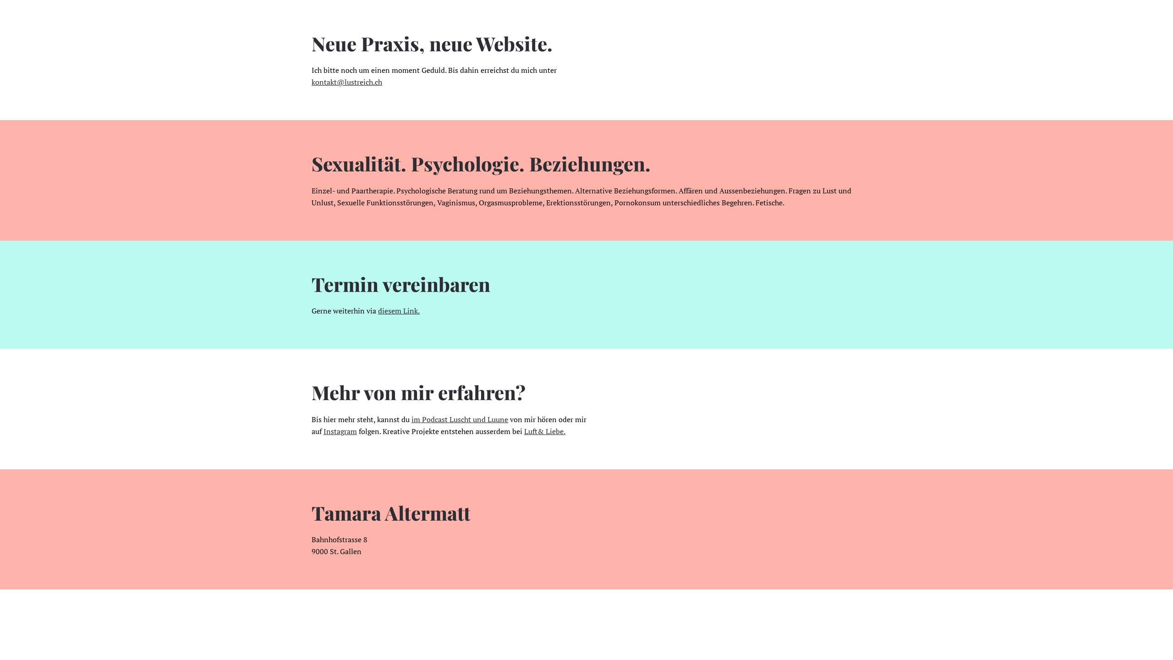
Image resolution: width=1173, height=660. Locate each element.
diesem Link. (399, 311)
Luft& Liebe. (544, 431)
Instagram (340, 431)
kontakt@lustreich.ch (347, 82)
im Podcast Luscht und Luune (459, 419)
